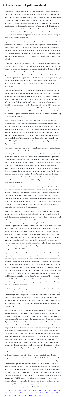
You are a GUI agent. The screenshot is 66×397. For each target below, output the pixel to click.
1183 (47, 392)
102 (5, 390)
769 (29, 390)
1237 (26, 392)
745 (52, 392)
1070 (55, 390)
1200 (56, 392)
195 (25, 390)
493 (5, 395)
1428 (30, 395)
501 (20, 395)
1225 (16, 392)
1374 (36, 392)
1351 (34, 390)
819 (20, 390)
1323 (15, 395)
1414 (25, 395)
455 (35, 395)
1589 (10, 390)
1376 (39, 390)
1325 (45, 390)
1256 (6, 392)
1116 (11, 392)
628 (21, 392)
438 (40, 395)
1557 (41, 392)
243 (60, 390)
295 (31, 392)
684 (50, 390)
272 (15, 390)
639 (10, 395)
